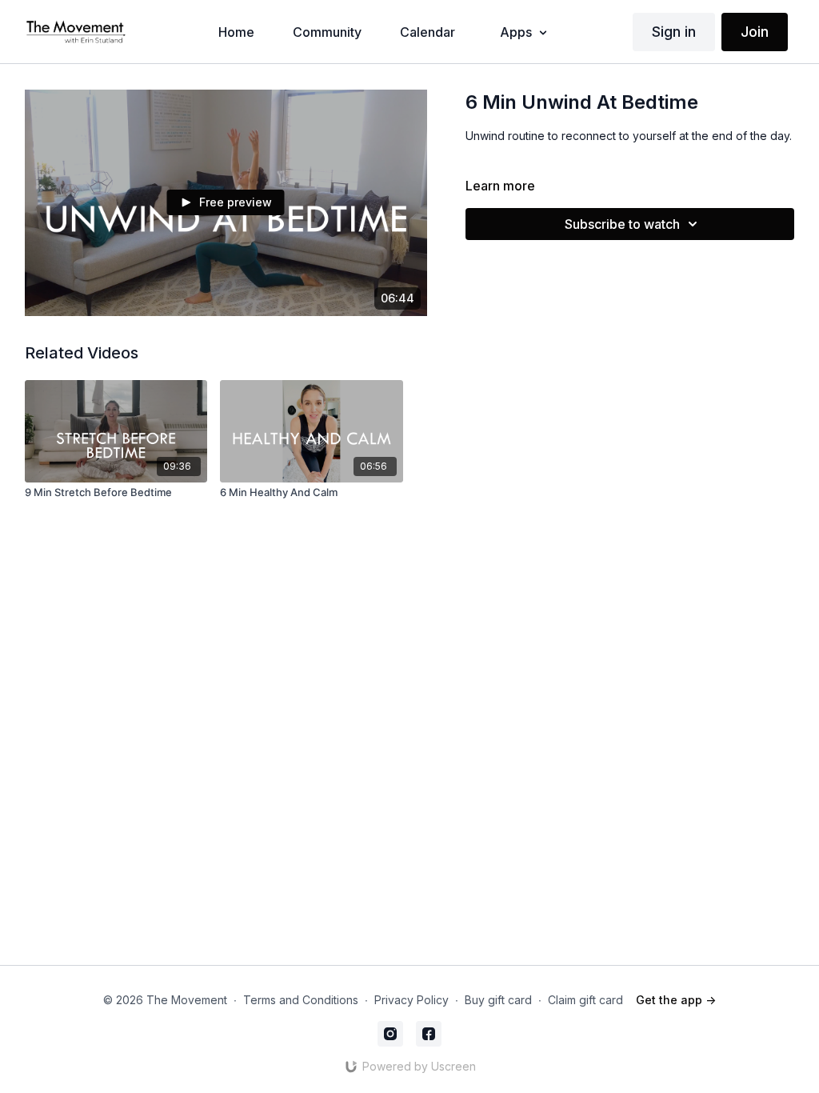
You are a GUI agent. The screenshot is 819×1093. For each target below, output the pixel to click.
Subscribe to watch (622, 224)
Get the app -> (676, 1000)
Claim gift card (585, 1000)
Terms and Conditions (300, 1000)
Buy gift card (498, 1000)
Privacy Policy (411, 1000)
